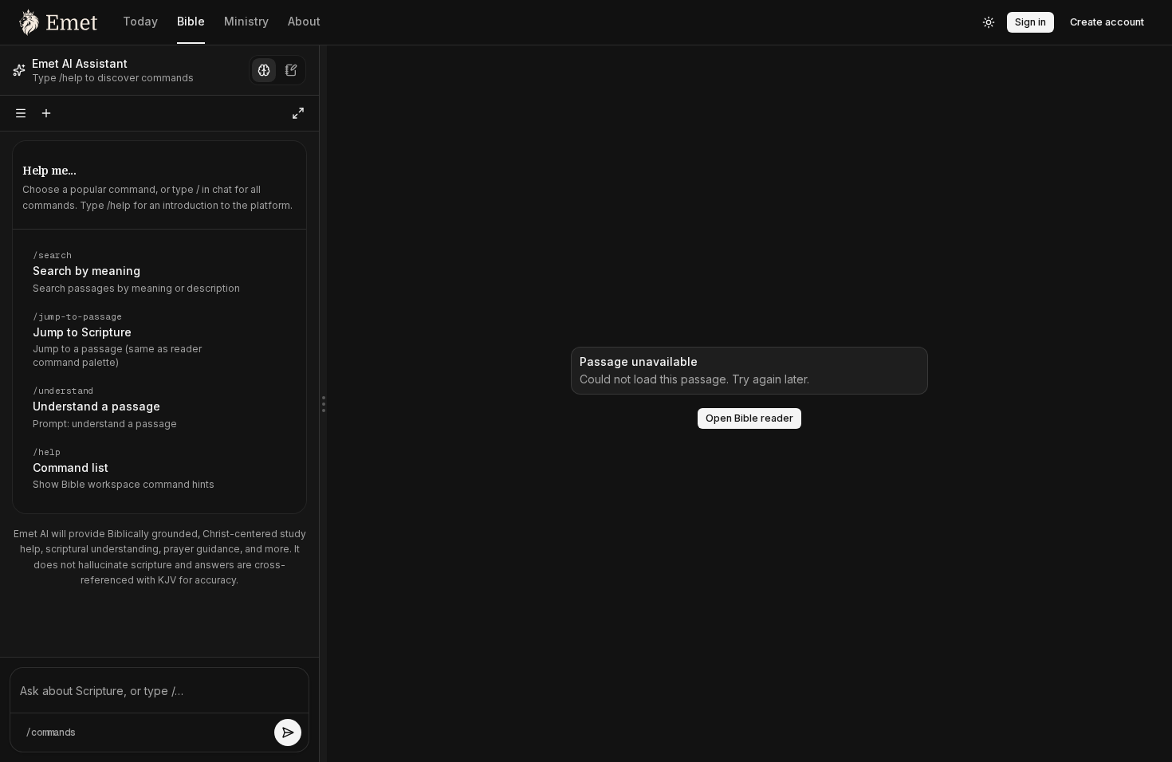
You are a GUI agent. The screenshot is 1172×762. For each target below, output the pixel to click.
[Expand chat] (298, 113)
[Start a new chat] (46, 113)
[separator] (323, 403)
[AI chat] (264, 70)
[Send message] (287, 732)
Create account (1107, 22)
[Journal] (291, 70)
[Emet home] (58, 22)
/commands (51, 732)
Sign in (1030, 22)
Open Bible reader (749, 418)
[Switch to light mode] (988, 22)
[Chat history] (21, 113)
